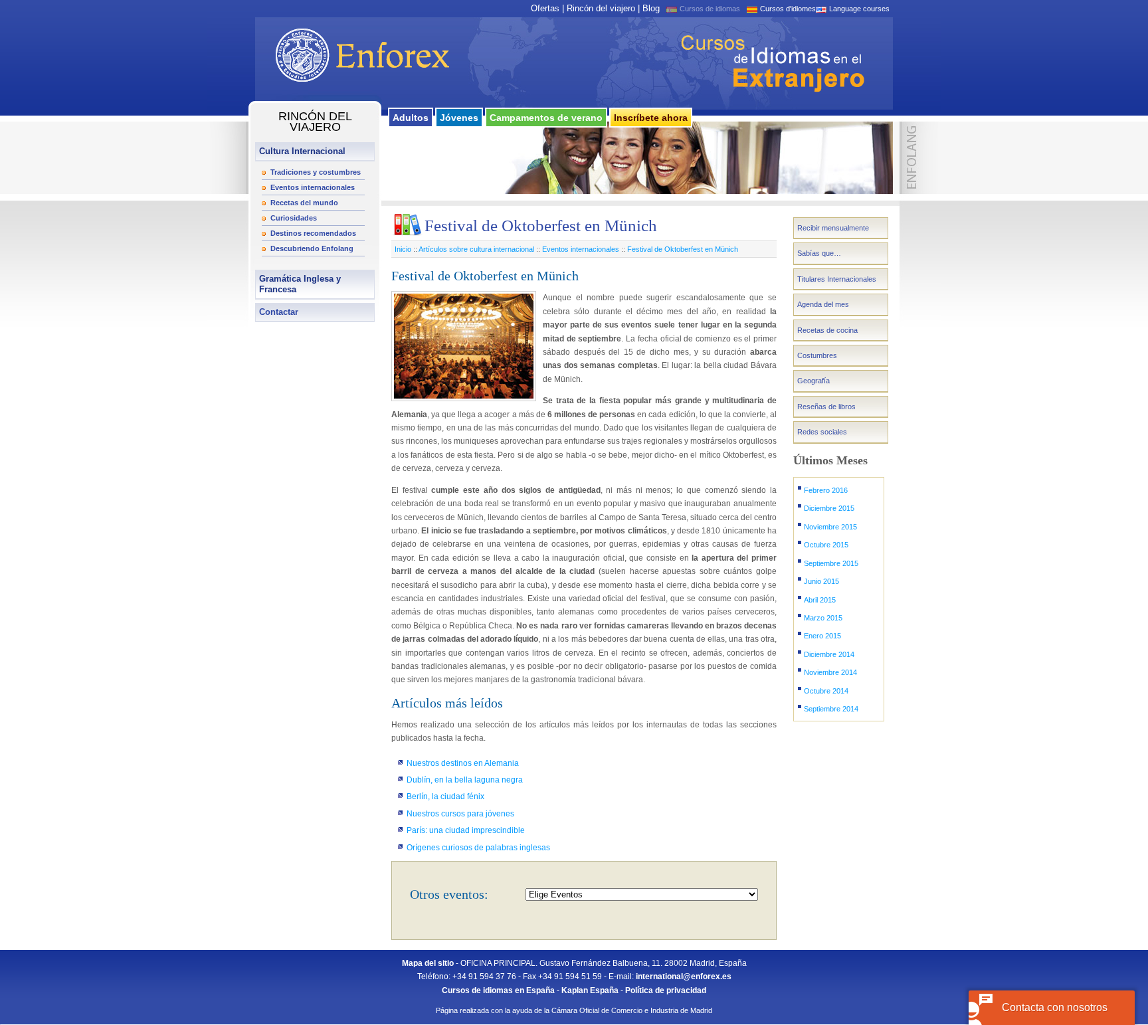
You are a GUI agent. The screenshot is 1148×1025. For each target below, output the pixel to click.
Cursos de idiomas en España (498, 990)
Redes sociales (822, 432)
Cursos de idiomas (710, 9)
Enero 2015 (822, 636)
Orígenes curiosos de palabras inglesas (478, 847)
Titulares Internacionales (836, 279)
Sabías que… (819, 253)
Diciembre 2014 (829, 654)
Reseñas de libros (826, 407)
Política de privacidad (665, 990)
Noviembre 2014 (830, 672)
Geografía (813, 381)
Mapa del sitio (428, 963)
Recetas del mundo (304, 203)
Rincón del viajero (601, 8)
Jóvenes (459, 117)
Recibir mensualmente (833, 228)
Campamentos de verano (546, 117)
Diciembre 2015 (829, 508)
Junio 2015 (821, 581)
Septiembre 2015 (831, 563)
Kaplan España (590, 990)
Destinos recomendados (313, 233)
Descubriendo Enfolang (311, 248)
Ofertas (545, 8)
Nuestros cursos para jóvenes (460, 813)
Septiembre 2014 (831, 709)
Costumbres (817, 355)
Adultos (411, 117)
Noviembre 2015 (830, 527)
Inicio (403, 249)
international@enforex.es (683, 976)
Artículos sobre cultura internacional (476, 249)
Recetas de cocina (827, 330)
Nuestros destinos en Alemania (463, 763)
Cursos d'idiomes (788, 9)
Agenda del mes (823, 304)
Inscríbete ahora (651, 117)
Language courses (859, 9)
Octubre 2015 (826, 545)
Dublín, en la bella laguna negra (465, 780)
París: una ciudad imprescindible (466, 830)
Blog (651, 8)
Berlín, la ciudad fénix (445, 796)
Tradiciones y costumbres (315, 172)
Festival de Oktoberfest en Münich (682, 249)
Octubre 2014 (826, 691)
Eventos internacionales (312, 187)
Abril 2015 (820, 600)
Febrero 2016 (826, 490)
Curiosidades (293, 218)
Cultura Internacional (302, 151)
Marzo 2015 (823, 618)
